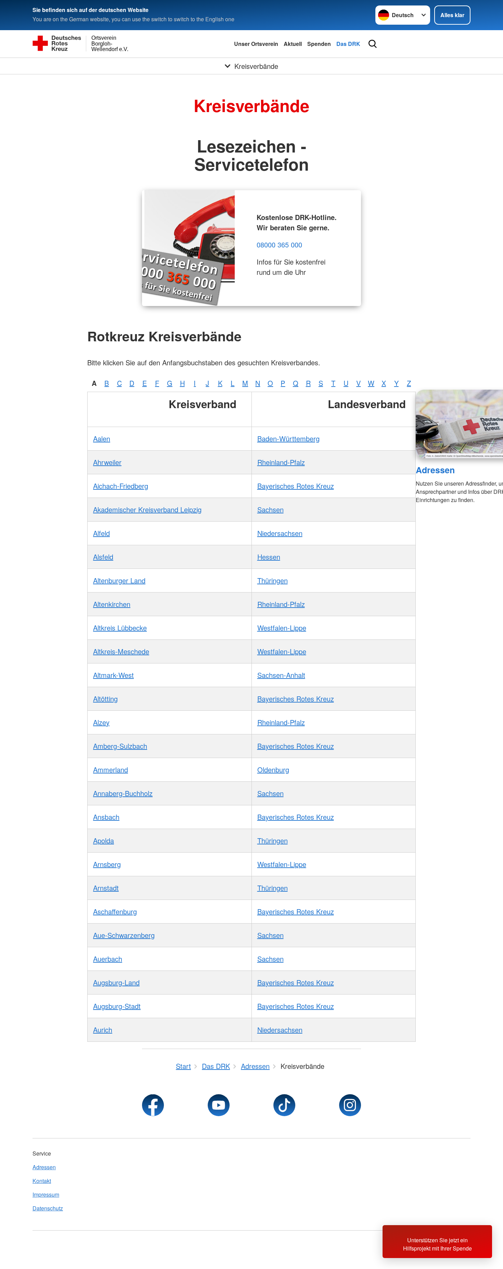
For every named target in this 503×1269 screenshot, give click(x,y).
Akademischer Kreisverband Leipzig (147, 509)
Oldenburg (273, 769)
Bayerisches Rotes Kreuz (295, 486)
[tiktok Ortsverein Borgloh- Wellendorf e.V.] (284, 1105)
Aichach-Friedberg (120, 486)
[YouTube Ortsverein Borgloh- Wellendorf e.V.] (219, 1105)
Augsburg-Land (116, 982)
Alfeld (101, 533)
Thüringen (272, 580)
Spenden (319, 44)
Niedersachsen (279, 533)
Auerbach (107, 959)
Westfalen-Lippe (281, 628)
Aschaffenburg (115, 911)
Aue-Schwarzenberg (124, 935)
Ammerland (110, 769)
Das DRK (348, 44)
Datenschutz (48, 1208)
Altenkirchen (111, 604)
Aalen (101, 438)
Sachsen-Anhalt (281, 675)
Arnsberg (107, 864)
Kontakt (42, 1181)
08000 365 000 (279, 244)
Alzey (101, 722)
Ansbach (106, 817)
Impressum (46, 1194)
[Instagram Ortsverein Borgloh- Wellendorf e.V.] (350, 1105)
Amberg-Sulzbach (120, 746)
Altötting (105, 699)
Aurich (102, 1030)
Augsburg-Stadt (117, 1006)
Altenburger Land (119, 580)
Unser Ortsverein (256, 44)
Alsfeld (103, 557)
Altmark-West (113, 675)
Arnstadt (106, 888)
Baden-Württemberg (288, 438)
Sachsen (270, 509)
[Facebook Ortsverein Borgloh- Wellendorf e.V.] (153, 1105)
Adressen (435, 470)
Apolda (103, 840)
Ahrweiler (107, 462)
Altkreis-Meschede (121, 651)
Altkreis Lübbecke (120, 628)
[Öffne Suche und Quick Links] (372, 43)
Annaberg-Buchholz (123, 793)
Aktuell (293, 44)
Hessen (268, 557)
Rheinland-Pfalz (281, 462)
